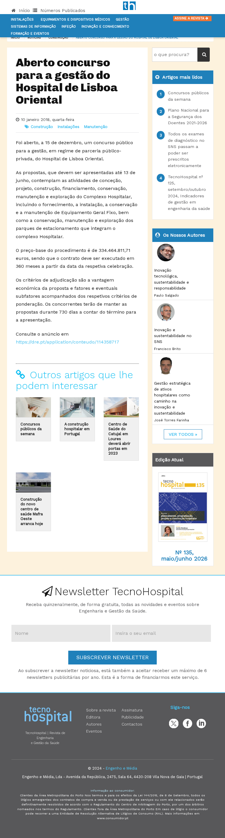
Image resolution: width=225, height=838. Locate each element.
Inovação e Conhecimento (105, 26)
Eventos (94, 731)
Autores (94, 724)
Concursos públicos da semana (31, 429)
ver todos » (183, 434)
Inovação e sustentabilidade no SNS (173, 335)
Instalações (22, 19)
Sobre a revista (101, 710)
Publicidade (133, 717)
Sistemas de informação (33, 26)
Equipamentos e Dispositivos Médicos (75, 19)
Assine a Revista (190, 18)
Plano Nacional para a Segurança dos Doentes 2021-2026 (188, 116)
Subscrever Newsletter (112, 657)
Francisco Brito (167, 349)
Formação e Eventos (30, 34)
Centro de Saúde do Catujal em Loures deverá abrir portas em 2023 (119, 439)
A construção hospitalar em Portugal (77, 429)
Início (23, 10)
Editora (93, 717)
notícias (34, 37)
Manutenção (96, 126)
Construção (58, 37)
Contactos (132, 724)
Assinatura (132, 710)
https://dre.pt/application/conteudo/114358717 (67, 342)
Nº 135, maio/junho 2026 (184, 555)
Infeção (69, 26)
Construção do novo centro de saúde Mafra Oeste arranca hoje (32, 511)
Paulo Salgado (166, 295)
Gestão (122, 19)
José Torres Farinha (171, 420)
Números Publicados (62, 10)
